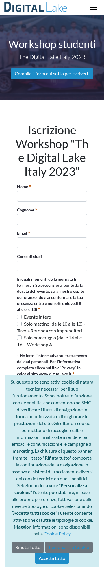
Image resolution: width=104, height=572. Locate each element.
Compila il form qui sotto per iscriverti (52, 73)
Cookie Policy (57, 533)
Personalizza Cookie (69, 547)
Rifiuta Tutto (27, 547)
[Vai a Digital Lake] (36, 7)
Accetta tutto (52, 558)
